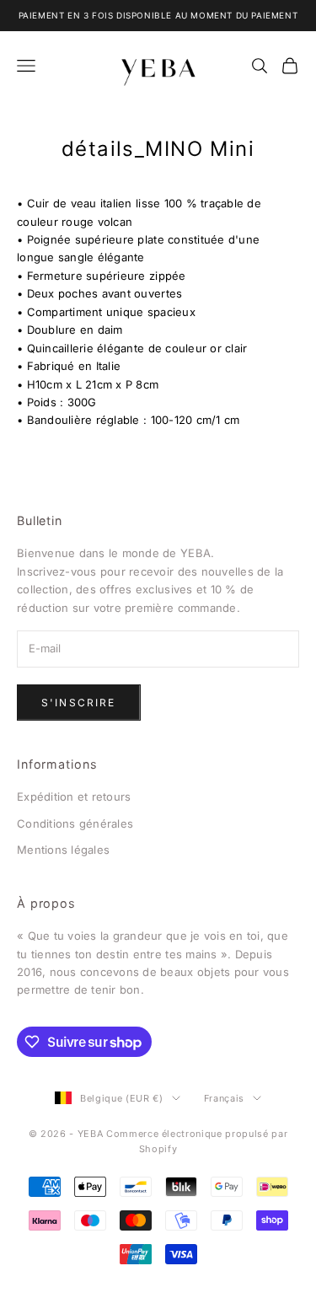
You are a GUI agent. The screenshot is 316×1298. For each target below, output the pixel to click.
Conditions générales (75, 823)
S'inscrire (78, 702)
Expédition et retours (74, 796)
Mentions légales (63, 849)
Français (224, 1098)
